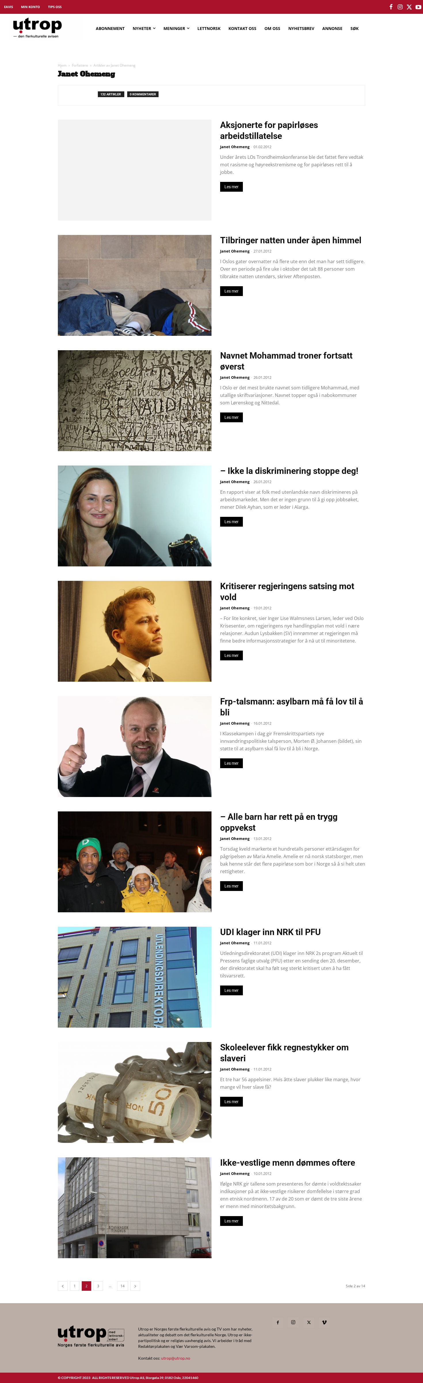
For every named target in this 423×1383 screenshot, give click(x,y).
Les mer (231, 186)
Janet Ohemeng (234, 146)
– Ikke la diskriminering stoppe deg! (289, 471)
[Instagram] (293, 1322)
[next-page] (135, 1286)
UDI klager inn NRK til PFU (270, 932)
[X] (309, 1323)
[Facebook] (277, 1323)
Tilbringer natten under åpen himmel (290, 240)
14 (123, 1286)
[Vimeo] (324, 1323)
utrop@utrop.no (175, 1358)
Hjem (62, 65)
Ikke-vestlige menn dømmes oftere (287, 1163)
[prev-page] (63, 1286)
